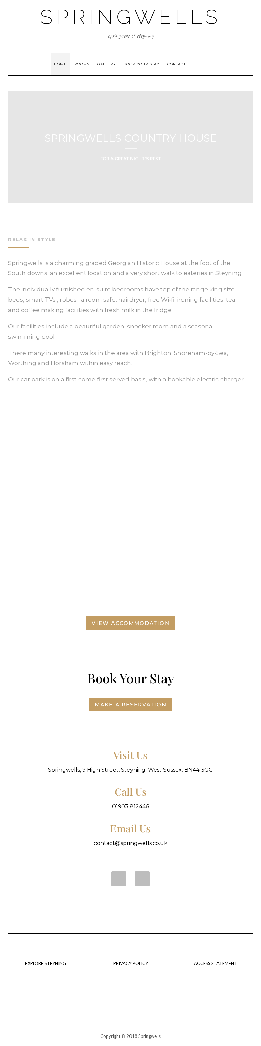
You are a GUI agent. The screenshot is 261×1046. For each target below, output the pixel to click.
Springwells (130, 17)
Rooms (81, 64)
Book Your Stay (141, 64)
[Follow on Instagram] (142, 878)
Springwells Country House (131, 138)
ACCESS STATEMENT (215, 963)
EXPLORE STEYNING (45, 963)
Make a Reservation (131, 704)
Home (60, 64)
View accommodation (131, 623)
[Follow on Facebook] (118, 878)
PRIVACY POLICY (130, 963)
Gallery (106, 64)
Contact (176, 64)
